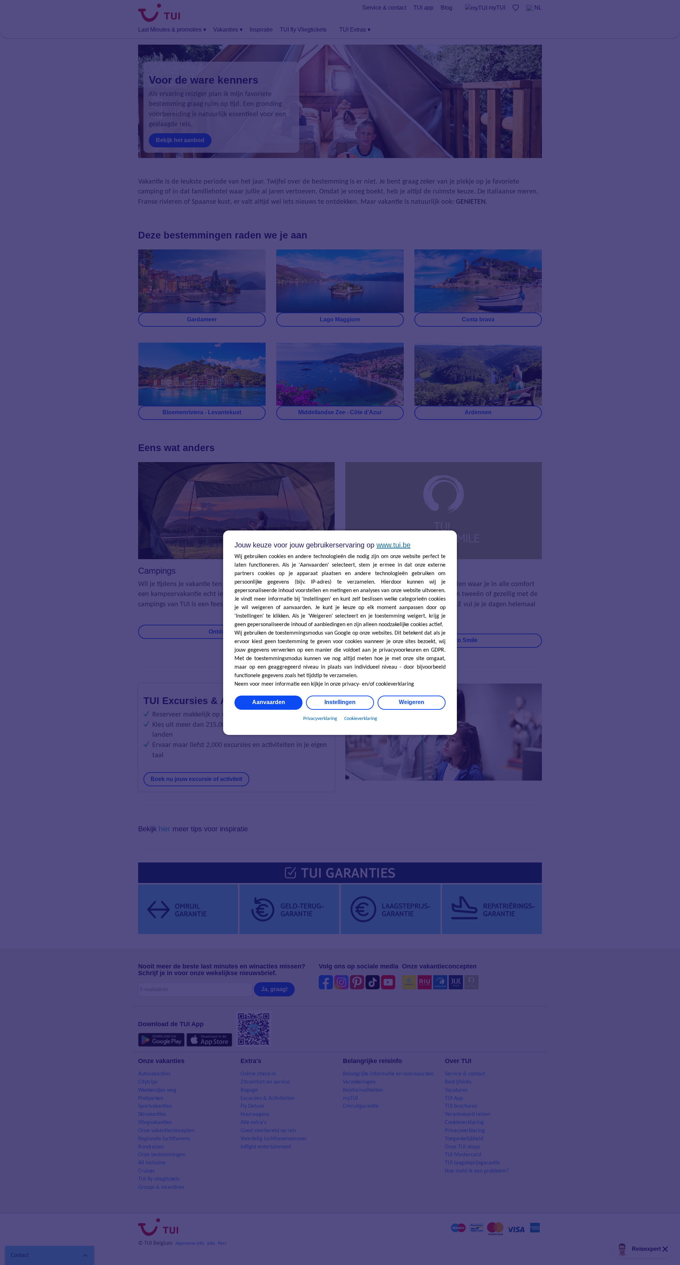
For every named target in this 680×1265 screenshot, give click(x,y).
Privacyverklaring (320, 718)
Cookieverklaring (360, 718)
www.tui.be (393, 545)
